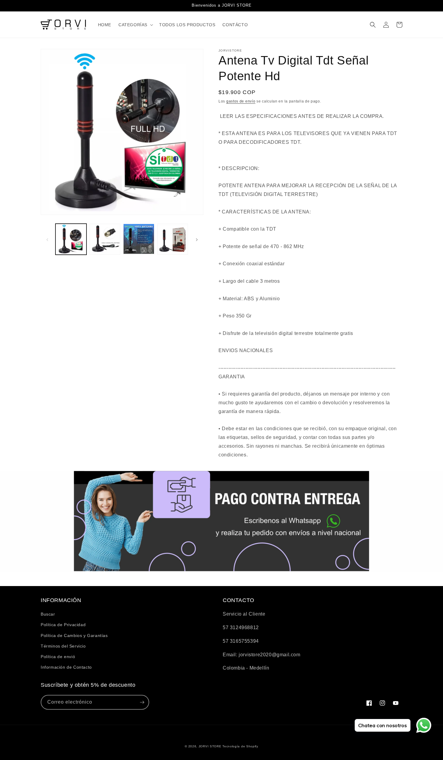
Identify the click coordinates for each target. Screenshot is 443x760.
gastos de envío (241, 101)
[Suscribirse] (142, 702)
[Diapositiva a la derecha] (196, 239)
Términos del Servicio (63, 646)
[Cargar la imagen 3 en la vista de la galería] (138, 239)
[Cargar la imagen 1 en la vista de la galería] (70, 239)
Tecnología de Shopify (240, 746)
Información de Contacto (66, 667)
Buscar (48, 614)
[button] (135, 24)
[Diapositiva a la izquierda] (47, 239)
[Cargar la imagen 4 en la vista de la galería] (172, 239)
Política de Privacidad (63, 624)
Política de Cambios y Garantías (74, 635)
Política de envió (58, 656)
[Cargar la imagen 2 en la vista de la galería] (105, 239)
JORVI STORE (210, 746)
